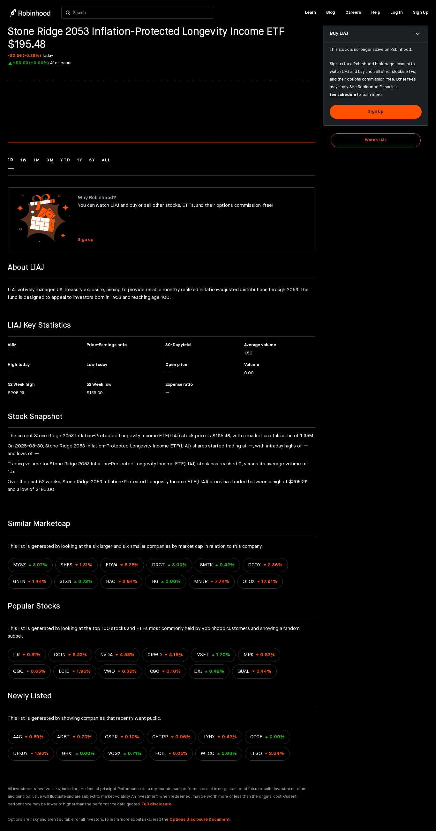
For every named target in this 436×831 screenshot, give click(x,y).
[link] (310, 13)
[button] (11, 163)
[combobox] (141, 12)
